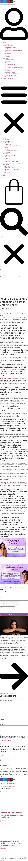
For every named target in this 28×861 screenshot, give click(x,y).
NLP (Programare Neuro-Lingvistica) (14, 67)
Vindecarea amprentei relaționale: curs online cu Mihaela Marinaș (11, 843)
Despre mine (6, 44)
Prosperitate (8, 53)
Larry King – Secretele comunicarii (9, 378)
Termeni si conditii (7, 782)
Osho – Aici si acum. (6, 413)
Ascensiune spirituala (10, 75)
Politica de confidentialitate (9, 783)
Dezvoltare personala (8, 45)
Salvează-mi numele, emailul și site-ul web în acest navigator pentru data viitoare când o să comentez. (12, 737)
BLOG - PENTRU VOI (14, 614)
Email (2, 724)
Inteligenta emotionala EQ (11, 55)
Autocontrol (8, 61)
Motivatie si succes (10, 64)
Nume (2, 719)
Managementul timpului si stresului (13, 50)
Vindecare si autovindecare (12, 73)
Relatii (6, 52)
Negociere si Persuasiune (11, 66)
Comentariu (3, 703)
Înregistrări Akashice (8, 78)
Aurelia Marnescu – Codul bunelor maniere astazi (13, 463)
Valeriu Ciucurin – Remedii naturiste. (10, 473)
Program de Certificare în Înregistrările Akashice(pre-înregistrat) (12, 815)
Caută (1, 236)
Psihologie (5, 58)
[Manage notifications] (25, 858)
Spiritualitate (6, 69)
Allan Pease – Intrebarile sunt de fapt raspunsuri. (13, 397)
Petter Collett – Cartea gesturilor (9, 357)
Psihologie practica (10, 59)
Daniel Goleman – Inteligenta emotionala (11, 341)
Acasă (4, 42)
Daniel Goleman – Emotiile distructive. (10, 433)
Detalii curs (3, 820)
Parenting (7, 56)
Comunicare (8, 62)
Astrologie (7, 76)
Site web (2, 730)
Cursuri (4, 80)
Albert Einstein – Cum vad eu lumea (10, 505)
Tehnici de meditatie (10, 72)
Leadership (8, 48)
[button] (14, 109)
